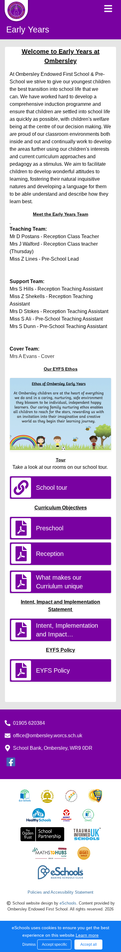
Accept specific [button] (54, 944)
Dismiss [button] (28, 944)
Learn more (87, 935)
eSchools (68, 903)
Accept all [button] (88, 944)
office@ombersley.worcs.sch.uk (47, 735)
